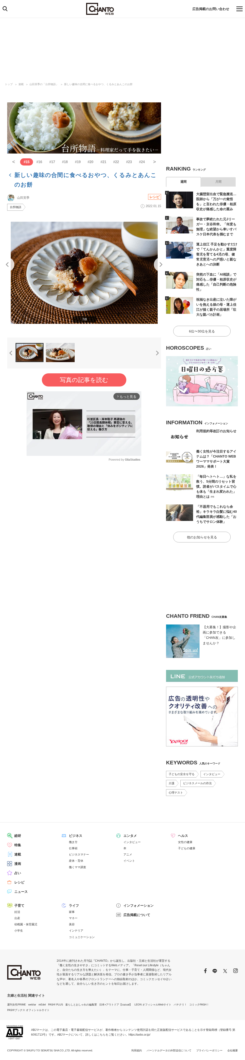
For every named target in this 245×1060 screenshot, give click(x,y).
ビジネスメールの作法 (197, 783)
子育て (19, 905)
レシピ (155, 197)
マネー (73, 918)
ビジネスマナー (79, 854)
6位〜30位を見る (202, 331)
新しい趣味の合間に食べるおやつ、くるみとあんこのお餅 (98, 84)
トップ (9, 84)
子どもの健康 (186, 848)
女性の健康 (185, 842)
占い (17, 873)
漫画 (17, 864)
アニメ (127, 854)
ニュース (21, 892)
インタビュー (211, 774)
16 (39, 162)
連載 (21, 84)
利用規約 (136, 1050)
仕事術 (73, 848)
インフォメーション (138, 905)
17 (52, 162)
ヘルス (183, 836)
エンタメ (130, 836)
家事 (72, 912)
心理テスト (176, 792)
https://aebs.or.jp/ (139, 1034)
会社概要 (232, 1050)
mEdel (42, 1004)
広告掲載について (136, 915)
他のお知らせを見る (202, 537)
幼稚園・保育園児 (25, 924)
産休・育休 (76, 860)
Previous (7, 264)
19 (78, 162)
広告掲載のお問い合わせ (210, 9)
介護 (171, 783)
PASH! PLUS (55, 1004)
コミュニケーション (82, 937)
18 (65, 162)
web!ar (32, 1004)
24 (142, 162)
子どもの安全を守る (182, 774)
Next (161, 264)
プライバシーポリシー (209, 1050)
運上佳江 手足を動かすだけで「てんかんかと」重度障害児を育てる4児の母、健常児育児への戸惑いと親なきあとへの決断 (216, 254)
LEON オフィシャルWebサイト (152, 1004)
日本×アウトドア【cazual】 (115, 1004)
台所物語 (15, 207)
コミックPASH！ (199, 1004)
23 (129, 162)
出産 (17, 918)
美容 (72, 924)
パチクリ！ (180, 1004)
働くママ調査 (77, 867)
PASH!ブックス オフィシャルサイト (28, 1010)
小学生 (18, 930)
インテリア (76, 930)
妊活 (17, 912)
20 (90, 162)
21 (103, 162)
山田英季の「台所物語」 (43, 84)
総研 (17, 836)
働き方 (73, 842)
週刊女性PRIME (16, 1004)
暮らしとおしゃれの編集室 (81, 1004)
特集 (17, 845)
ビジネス (75, 836)
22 (116, 162)
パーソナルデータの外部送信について (169, 1050)
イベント (129, 860)
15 (26, 162)
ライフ (74, 905)
